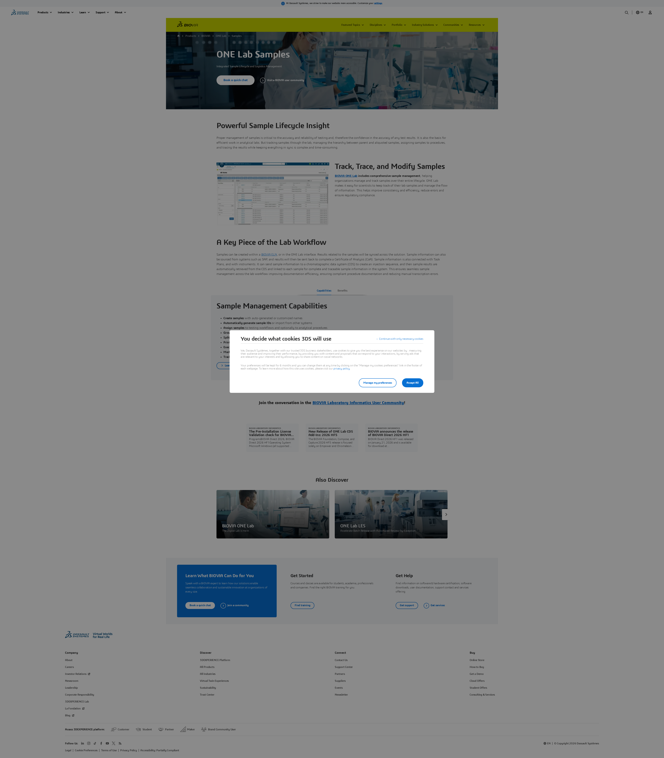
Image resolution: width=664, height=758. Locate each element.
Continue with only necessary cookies (401, 339)
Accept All (413, 382)
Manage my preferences (377, 382)
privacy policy (341, 368)
